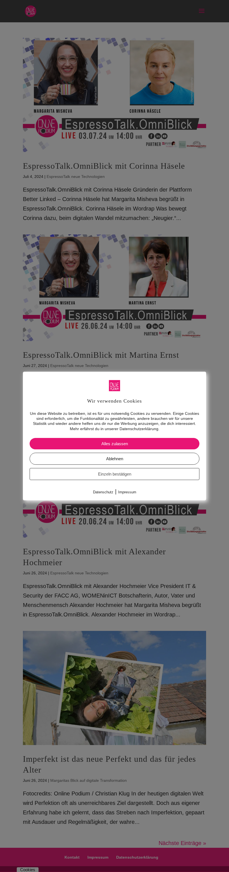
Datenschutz (103, 492)
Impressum (127, 492)
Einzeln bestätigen (114, 474)
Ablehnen (114, 458)
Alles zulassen (114, 443)
